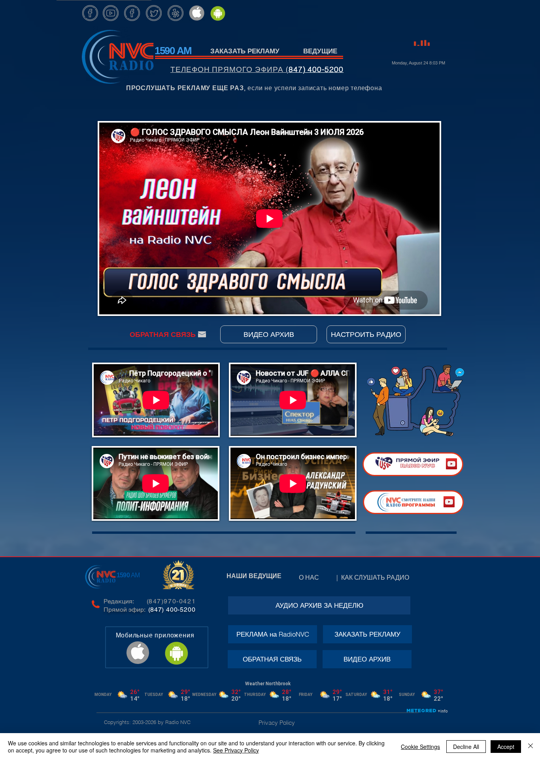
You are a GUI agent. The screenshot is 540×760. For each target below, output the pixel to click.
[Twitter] (154, 13)
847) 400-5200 (316, 69)
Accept (505, 747)
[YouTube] (451, 463)
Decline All (466, 747)
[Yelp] (175, 13)
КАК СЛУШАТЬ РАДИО (376, 577)
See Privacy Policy (236, 750)
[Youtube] (111, 13)
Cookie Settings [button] (420, 747)
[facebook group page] (132, 13)
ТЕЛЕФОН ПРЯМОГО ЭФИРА (228, 69)
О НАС (316, 577)
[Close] (530, 746)
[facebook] (90, 13)
